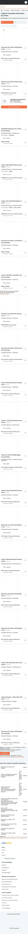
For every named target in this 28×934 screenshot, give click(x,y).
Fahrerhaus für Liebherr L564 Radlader (11, 628)
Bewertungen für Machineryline (9, 886)
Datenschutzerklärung (7, 881)
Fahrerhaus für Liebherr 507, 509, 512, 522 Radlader (9, 824)
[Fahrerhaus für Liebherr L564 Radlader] (14, 618)
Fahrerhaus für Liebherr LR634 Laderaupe (12, 81)
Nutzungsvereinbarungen (18, 756)
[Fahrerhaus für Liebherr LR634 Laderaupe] (14, 72)
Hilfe (3, 852)
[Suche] (25, 6)
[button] (26, 2)
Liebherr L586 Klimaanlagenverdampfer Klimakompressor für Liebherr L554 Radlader (9, 809)
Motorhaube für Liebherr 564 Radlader (11, 525)
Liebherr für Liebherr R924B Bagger (11, 455)
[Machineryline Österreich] (10, 2)
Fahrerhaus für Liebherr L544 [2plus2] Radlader (14, 47)
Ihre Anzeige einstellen (14, 107)
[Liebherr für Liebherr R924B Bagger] (14, 445)
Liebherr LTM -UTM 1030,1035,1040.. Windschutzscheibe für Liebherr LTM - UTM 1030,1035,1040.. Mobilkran (8, 789)
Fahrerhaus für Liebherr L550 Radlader (11, 731)
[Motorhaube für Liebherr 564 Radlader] (14, 584)
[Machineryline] (2, 10)
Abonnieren (5, 753)
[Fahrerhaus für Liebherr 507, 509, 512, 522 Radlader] (14, 304)
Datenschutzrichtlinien (5, 756)
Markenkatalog (5, 889)
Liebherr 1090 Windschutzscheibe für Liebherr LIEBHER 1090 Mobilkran (9, 775)
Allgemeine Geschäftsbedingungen (10, 879)
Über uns (4, 850)
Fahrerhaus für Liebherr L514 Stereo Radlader (13, 348)
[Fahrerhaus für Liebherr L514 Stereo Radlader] (14, 338)
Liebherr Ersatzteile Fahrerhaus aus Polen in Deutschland (13, 837)
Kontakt (3, 855)
